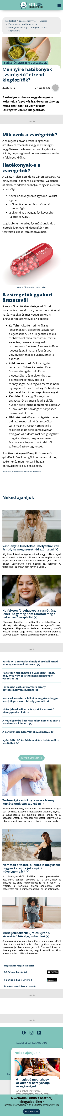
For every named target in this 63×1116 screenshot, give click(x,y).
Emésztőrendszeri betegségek (22, 24)
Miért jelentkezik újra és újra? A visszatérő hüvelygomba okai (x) (28, 711)
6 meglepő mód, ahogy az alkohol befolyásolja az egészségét (33, 1082)
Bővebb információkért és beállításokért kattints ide (31, 1104)
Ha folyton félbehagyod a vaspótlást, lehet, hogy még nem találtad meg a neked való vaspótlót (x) (29, 614)
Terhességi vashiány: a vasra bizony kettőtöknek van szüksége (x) (24, 688)
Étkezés (43, 20)
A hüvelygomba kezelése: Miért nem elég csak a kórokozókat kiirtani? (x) (31, 722)
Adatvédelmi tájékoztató (31, 1042)
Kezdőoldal (10, 20)
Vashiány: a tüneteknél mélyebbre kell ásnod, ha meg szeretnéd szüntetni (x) (30, 547)
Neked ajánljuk (26, 1053)
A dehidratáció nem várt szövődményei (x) (28, 731)
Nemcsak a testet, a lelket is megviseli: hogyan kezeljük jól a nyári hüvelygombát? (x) (30, 699)
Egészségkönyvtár (27, 20)
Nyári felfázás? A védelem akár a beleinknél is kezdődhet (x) (30, 741)
